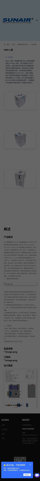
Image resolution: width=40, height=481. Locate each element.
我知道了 (27, 475)
